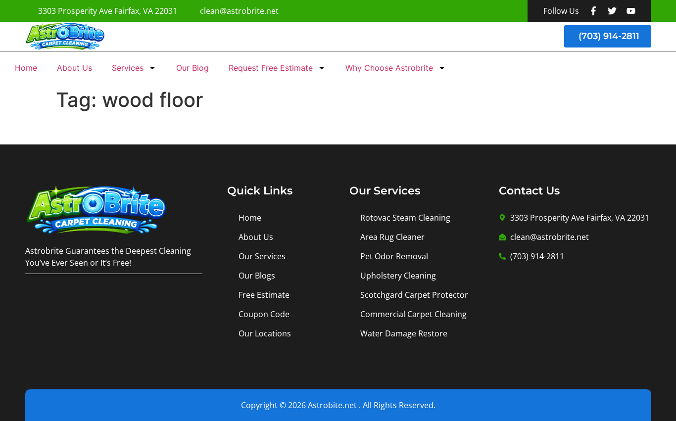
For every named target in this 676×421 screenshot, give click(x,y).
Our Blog (192, 68)
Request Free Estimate (271, 68)
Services (128, 68)
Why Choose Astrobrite (389, 68)
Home (26, 68)
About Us (74, 68)
